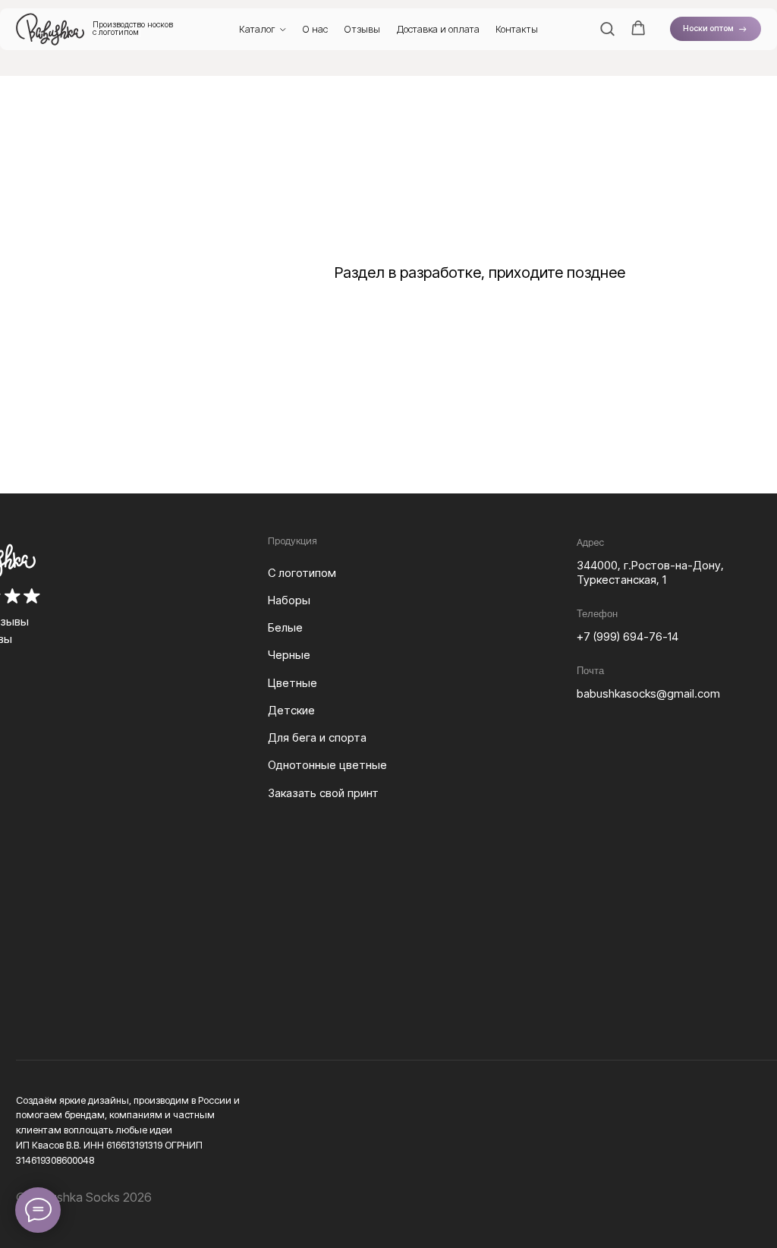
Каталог (257, 29)
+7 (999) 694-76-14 (627, 637)
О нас (315, 29)
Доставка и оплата (438, 29)
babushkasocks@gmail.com (648, 694)
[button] (607, 28)
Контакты (516, 29)
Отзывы (362, 29)
